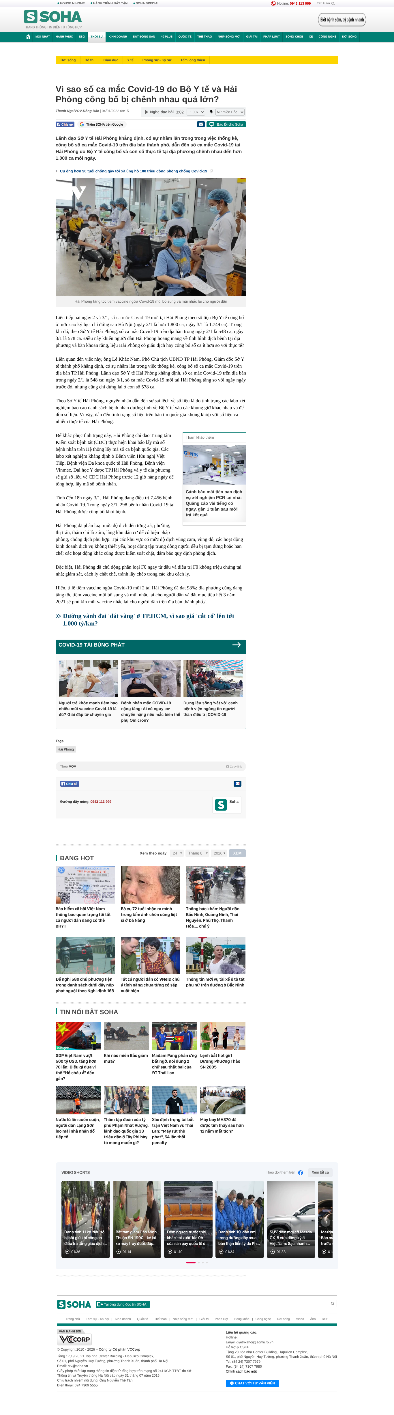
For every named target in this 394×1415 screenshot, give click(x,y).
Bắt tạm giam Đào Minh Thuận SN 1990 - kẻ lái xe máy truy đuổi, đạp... (136, 1238)
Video (300, 1319)
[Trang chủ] (53, 19)
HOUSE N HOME (72, 3)
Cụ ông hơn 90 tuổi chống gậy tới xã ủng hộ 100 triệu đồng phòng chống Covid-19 (134, 171)
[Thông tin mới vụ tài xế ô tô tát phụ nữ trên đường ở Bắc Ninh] (215, 955)
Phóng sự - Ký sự (157, 60)
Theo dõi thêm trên (280, 1172)
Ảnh (313, 1319)
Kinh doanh (118, 36)
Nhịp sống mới (229, 36)
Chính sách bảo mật (241, 1371)
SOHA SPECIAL (148, 3)
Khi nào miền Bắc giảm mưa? (126, 1058)
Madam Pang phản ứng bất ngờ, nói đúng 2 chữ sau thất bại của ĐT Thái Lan (174, 1064)
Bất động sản (144, 36)
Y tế (130, 60)
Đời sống (349, 36)
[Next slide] (325, 1222)
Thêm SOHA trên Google (104, 124)
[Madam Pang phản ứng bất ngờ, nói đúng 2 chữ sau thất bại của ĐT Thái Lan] (174, 1036)
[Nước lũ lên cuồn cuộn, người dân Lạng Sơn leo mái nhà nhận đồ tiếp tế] (78, 1100)
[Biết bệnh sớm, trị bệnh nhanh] (342, 19)
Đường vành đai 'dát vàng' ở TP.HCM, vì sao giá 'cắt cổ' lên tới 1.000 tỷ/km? (148, 619)
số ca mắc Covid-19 (130, 317)
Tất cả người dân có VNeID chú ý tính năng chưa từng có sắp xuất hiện (150, 985)
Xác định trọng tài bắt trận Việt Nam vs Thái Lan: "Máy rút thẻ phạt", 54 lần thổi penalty (173, 1131)
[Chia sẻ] (65, 124)
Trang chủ (73, 1319)
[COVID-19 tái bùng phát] (237, 646)
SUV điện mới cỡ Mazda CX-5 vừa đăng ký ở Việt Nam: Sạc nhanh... (291, 1238)
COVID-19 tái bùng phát (92, 645)
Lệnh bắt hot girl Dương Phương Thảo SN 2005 (220, 1061)
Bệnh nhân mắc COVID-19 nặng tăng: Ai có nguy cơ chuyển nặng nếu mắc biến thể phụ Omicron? (150, 712)
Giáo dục (111, 60)
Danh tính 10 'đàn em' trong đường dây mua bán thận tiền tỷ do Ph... (239, 1238)
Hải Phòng (66, 749)
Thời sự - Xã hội (97, 1319)
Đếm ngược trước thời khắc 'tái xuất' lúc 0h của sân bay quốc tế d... (188, 1238)
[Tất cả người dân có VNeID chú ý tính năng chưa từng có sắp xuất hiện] (150, 955)
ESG (82, 36)
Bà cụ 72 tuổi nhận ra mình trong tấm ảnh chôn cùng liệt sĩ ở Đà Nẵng (149, 914)
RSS (325, 1319)
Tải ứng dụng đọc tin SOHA (125, 1304)
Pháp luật (271, 36)
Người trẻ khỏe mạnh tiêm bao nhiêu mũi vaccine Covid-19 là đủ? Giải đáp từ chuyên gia (88, 709)
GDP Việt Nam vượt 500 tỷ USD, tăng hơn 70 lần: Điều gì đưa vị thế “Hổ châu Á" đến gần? (76, 1067)
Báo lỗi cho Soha (230, 124)
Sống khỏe (294, 36)
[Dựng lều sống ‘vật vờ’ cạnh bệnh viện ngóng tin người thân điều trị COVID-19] (213, 678)
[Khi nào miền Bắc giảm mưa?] (126, 1036)
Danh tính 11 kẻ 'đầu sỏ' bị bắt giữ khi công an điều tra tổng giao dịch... (85, 1238)
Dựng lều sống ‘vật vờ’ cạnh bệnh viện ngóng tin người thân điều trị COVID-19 (210, 709)
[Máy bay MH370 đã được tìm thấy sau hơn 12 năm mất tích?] (222, 1100)
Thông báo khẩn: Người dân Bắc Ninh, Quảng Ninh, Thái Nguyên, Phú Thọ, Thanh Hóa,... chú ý (212, 917)
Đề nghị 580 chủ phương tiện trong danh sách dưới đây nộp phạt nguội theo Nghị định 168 (85, 985)
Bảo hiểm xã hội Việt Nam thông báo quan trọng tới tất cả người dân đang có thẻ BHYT (83, 917)
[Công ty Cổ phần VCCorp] (127, 1337)
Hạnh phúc (64, 36)
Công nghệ (327, 36)
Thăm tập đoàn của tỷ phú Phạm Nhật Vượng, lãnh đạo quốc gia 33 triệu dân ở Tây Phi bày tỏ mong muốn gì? (126, 1131)
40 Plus (167, 36)
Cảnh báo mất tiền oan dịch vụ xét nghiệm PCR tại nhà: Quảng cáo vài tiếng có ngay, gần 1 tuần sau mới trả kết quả (214, 503)
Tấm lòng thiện (192, 60)
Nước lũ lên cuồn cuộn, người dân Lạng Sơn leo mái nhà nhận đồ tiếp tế (78, 1128)
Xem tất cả (320, 1172)
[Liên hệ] (237, 784)
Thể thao (204, 36)
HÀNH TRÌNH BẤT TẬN (110, 3)
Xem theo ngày (153, 853)
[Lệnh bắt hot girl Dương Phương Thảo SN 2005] (222, 1036)
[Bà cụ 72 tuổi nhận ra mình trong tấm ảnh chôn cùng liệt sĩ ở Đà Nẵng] (150, 885)
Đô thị (90, 60)
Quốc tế (185, 36)
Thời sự (97, 36)
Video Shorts (75, 1172)
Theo (151, 766)
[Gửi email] (201, 124)
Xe (311, 36)
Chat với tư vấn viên (255, 1383)
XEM (237, 853)
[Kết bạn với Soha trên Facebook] (221, 805)
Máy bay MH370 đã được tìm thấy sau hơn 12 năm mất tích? (222, 1125)
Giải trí (251, 36)
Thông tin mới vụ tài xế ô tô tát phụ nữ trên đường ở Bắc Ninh (215, 982)
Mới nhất (42, 36)
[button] (191, 1262)
